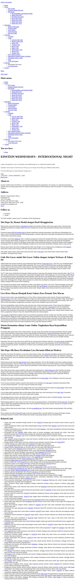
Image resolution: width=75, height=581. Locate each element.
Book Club (15, 43)
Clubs (9, 38)
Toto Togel (71, 567)
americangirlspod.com (28, 458)
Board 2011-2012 (17, 23)
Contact (6, 68)
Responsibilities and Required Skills (22, 13)
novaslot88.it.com (36, 408)
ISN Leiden (11, 8)
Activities (7, 35)
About (6, 7)
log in (2, 206)
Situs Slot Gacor (47, 263)
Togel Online (60, 387)
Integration (7, 25)
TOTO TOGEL (57, 397)
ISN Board (11, 12)
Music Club (15, 48)
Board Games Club (17, 41)
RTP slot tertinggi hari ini (19, 232)
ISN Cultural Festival (14, 54)
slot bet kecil (22, 362)
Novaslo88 (19, 473)
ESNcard (7, 63)
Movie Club (15, 46)
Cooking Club (16, 45)
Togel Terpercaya (50, 370)
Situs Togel (60, 392)
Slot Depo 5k (25, 226)
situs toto (64, 402)
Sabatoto (54, 426)
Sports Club (15, 51)
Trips (9, 59)
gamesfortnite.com (23, 465)
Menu (2, 71)
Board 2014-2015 (17, 18)
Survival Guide (12, 33)
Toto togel (51, 307)
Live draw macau (59, 341)
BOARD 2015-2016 (18, 17)
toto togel (49, 383)
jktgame (9, 554)
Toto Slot (40, 251)
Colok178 (10, 531)
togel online (44, 378)
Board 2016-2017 (17, 15)
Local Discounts (12, 66)
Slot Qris (47, 354)
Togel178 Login (21, 413)
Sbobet (9, 557)
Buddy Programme (13, 26)
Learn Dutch (11, 30)
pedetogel (45, 480)
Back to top (4, 177)
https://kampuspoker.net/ (23, 470)
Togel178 (39, 422)
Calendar (10, 36)
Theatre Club (15, 53)
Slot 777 (70, 273)
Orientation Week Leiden (15, 58)
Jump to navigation (6, 2)
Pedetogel (20, 449)
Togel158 (49, 333)
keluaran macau (5, 299)
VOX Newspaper (13, 61)
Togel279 (10, 439)
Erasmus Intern (12, 28)
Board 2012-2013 (17, 22)
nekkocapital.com (16, 460)
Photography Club (17, 50)
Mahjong (17, 239)
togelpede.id (28, 478)
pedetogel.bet (39, 467)
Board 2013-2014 (17, 20)
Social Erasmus (12, 31)
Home (6, 5)
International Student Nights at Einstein (19, 56)
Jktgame (68, 247)
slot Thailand (43, 286)
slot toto (6, 315)
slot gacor (35, 472)
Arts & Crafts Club (17, 40)
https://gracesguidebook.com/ (19, 468)
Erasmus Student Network (15, 10)
